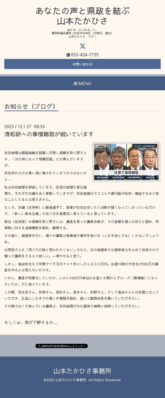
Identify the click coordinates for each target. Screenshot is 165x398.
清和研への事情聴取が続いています (49, 134)
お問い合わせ (82, 64)
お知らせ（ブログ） (31, 107)
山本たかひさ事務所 (82, 370)
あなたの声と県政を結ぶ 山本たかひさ (82, 16)
